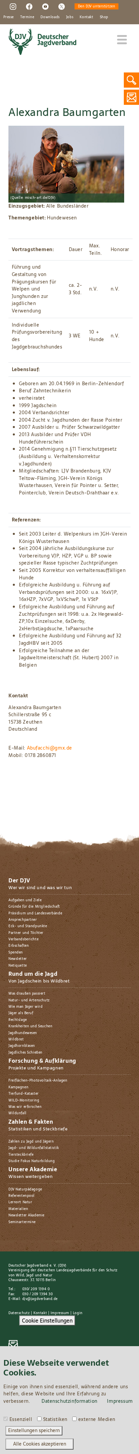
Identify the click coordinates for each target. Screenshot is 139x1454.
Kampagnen (18, 1087)
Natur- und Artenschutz (29, 1000)
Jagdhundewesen (22, 1032)
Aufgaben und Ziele (24, 900)
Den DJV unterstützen (96, 6)
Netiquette (17, 965)
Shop (104, 17)
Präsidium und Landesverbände (35, 913)
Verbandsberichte (23, 939)
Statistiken (55, 1419)
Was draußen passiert (27, 993)
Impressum (60, 1312)
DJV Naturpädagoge (25, 1189)
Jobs (69, 17)
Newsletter (17, 958)
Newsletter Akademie (26, 1215)
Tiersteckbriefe (21, 1154)
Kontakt (86, 17)
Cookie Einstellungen (47, 1320)
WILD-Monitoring (23, 1100)
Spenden (15, 952)
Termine (27, 17)
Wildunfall (17, 1113)
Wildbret (16, 1039)
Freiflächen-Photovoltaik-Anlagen (37, 1080)
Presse (8, 17)
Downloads (49, 17)
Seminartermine (22, 1221)
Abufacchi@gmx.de (49, 748)
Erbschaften (18, 945)
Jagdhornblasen (21, 1045)
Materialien (18, 1208)
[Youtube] (45, 6)
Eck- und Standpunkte (27, 926)
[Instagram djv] (13, 6)
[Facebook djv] (29, 6)
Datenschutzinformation (69, 1401)
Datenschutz (19, 1312)
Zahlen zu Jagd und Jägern (31, 1141)
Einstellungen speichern (34, 1430)
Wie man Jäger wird (25, 1006)
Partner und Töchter (26, 932)
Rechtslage (17, 1019)
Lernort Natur (20, 1202)
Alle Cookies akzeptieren (39, 1444)
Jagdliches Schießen (25, 1052)
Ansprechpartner (22, 919)
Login (78, 1312)
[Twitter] (61, 6)
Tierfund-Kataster (23, 1093)
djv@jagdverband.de (40, 1298)
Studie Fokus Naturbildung (31, 1160)
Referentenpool (21, 1195)
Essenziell (20, 1419)
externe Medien (96, 1419)
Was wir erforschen (24, 1106)
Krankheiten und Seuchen (30, 1026)
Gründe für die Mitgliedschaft (34, 906)
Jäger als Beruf (20, 1013)
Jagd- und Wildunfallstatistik (33, 1147)
